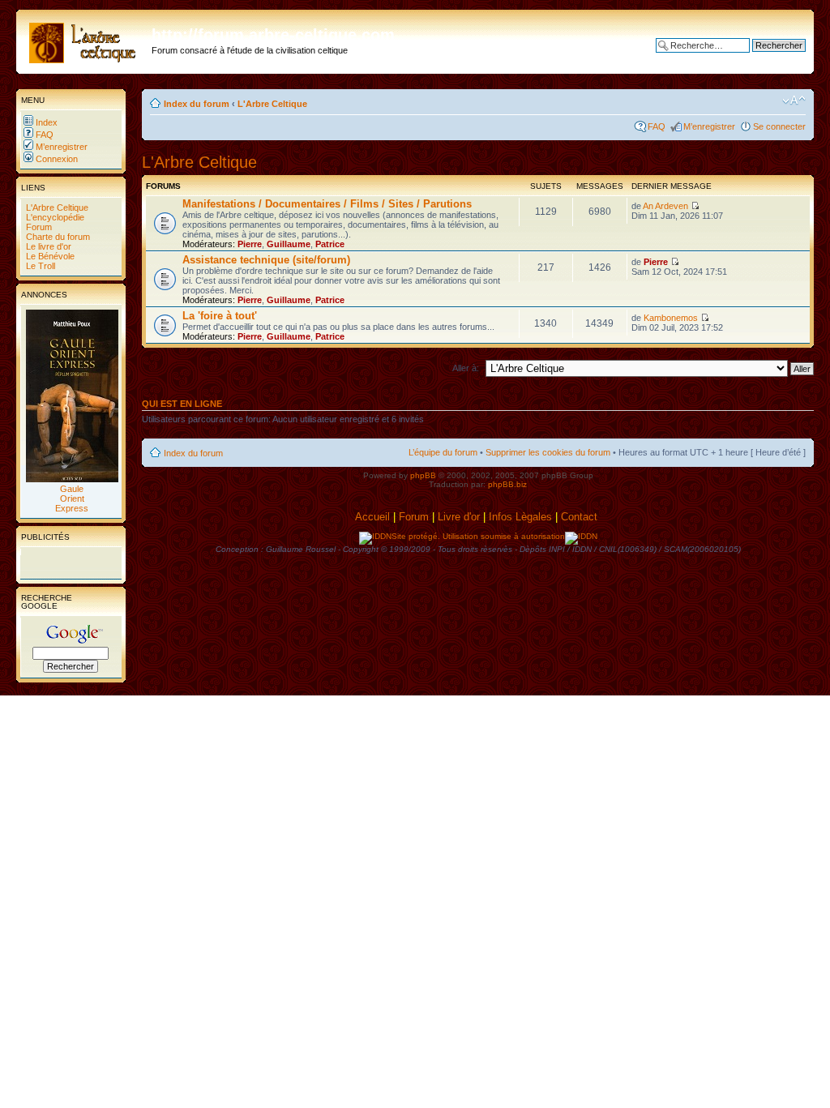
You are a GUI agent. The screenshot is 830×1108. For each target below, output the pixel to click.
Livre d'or (459, 517)
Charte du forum (57, 237)
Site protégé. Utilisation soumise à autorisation (478, 536)
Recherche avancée (765, 57)
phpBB (423, 475)
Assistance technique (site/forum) (266, 260)
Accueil (372, 517)
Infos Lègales (520, 517)
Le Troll (39, 266)
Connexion (55, 159)
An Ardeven (665, 206)
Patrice (329, 244)
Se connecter (779, 126)
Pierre (249, 244)
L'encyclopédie (54, 217)
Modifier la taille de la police (794, 100)
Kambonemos (671, 318)
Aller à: (465, 368)
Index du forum (196, 104)
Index (45, 122)
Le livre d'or (47, 246)
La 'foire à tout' (219, 316)
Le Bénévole (49, 256)
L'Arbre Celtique (56, 207)
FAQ (43, 134)
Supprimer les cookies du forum (548, 452)
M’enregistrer (60, 147)
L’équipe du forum (443, 452)
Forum (38, 227)
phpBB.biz (507, 484)
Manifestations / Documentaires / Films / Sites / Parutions (327, 204)
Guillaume (288, 244)
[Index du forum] (86, 40)
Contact (581, 517)
